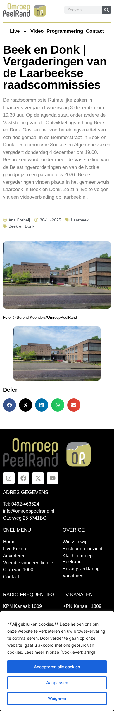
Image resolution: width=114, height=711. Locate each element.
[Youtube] (52, 478)
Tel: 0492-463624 (21, 504)
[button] (9, 405)
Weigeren (57, 698)
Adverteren (14, 555)
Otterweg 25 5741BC (24, 518)
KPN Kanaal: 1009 (22, 606)
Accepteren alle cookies (57, 666)
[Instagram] (9, 478)
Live (15, 31)
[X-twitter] (38, 478)
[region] (57, 661)
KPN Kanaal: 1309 (82, 606)
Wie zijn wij (74, 541)
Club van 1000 (18, 569)
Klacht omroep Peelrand (78, 558)
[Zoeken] (106, 10)
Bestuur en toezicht (82, 548)
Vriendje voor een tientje (28, 562)
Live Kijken (14, 548)
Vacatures (73, 575)
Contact (95, 31)
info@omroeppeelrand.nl (28, 511)
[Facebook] (23, 478)
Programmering (64, 31)
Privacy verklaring (81, 568)
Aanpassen (57, 682)
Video (37, 31)
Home (9, 541)
